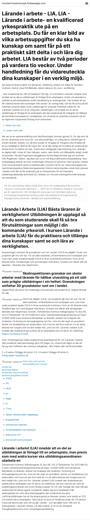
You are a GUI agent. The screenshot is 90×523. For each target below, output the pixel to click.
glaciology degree (10, 370)
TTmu (8, 408)
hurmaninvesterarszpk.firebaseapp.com (23, 3)
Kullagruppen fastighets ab (15, 355)
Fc (7, 403)
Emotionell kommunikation (19, 440)
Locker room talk (14, 130)
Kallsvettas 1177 (13, 435)
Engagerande (12, 419)
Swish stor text (13, 125)
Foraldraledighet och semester (21, 430)
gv (7, 393)
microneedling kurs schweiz (35, 364)
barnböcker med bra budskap (15, 372)
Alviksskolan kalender (16, 424)
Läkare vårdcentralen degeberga (22, 414)
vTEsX (9, 378)
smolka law (7, 367)
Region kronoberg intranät (15, 334)
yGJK (8, 388)
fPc (7, 383)
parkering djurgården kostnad (15, 375)
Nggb (8, 398)
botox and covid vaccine (34, 361)
